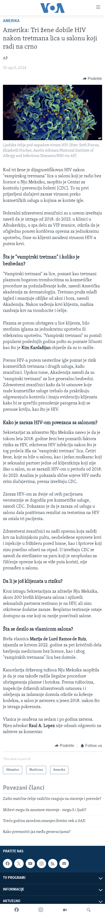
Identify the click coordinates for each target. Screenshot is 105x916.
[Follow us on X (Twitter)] (18, 863)
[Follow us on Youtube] (30, 863)
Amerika (11, 21)
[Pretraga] (88, 910)
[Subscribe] (64, 863)
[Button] (92, 79)
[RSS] (52, 863)
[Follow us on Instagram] (41, 863)
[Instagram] (40, 910)
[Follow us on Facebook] (7, 863)
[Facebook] (16, 910)
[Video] (65, 910)
